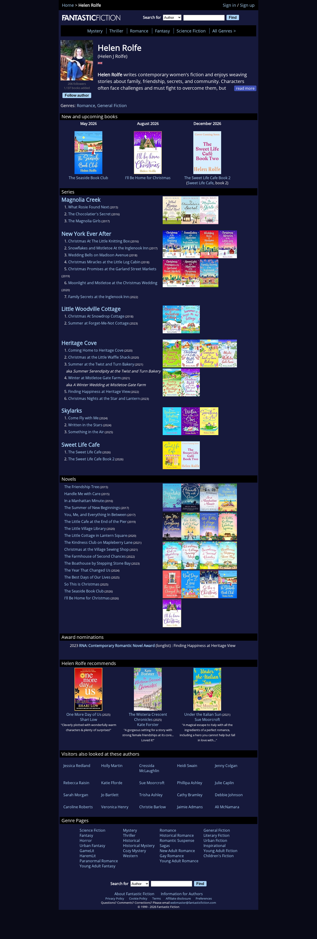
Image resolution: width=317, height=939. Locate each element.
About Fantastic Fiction (134, 893)
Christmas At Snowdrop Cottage (96, 316)
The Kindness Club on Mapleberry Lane (98, 542)
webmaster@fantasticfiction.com (193, 903)
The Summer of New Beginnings (92, 507)
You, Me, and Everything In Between (95, 514)
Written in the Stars (85, 424)
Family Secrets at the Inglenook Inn (98, 296)
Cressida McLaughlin (149, 768)
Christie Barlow (152, 806)
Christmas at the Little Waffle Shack (99, 357)
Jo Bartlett (110, 794)
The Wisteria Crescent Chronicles (148, 717)
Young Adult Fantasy (97, 866)
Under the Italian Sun (202, 714)
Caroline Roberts (78, 806)
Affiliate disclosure (178, 898)
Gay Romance (172, 855)
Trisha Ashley (150, 794)
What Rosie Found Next (88, 207)
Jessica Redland (76, 765)
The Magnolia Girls (84, 220)
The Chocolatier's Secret (89, 213)
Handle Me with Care (82, 493)
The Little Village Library (85, 528)
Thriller (116, 31)
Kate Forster (148, 724)
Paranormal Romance (99, 860)
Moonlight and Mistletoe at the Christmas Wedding (112, 282)
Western (130, 855)
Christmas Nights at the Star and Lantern (104, 398)
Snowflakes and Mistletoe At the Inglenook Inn (108, 248)
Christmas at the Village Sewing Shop (96, 549)
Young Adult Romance (179, 860)
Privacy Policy (114, 898)
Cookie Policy (138, 898)
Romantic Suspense (177, 840)
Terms (156, 898)
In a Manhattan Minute (84, 500)
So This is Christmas (81, 584)
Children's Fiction (219, 855)
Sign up (247, 5)
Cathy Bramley (189, 794)
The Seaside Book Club (88, 177)
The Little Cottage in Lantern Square (95, 535)
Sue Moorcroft (207, 719)
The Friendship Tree (81, 486)
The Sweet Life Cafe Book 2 (207, 177)
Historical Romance (177, 835)
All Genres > (225, 31)
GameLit (87, 850)
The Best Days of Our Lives (87, 577)
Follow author (77, 95)
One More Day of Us (83, 714)
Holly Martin (112, 765)
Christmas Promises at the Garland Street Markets (112, 268)
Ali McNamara (227, 806)
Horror (86, 840)
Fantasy (162, 31)
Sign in (229, 5)
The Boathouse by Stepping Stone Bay (97, 563)
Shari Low (88, 719)
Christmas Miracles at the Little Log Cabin (104, 261)
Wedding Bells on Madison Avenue (98, 255)
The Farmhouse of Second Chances (95, 556)
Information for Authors (182, 893)
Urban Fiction (215, 840)
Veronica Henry (114, 806)
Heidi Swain (187, 765)
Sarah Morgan (75, 794)
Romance (139, 31)
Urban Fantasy (92, 845)
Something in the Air (86, 431)
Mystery (95, 31)
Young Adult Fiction (220, 850)
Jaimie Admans (190, 806)
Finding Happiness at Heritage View (99, 391)
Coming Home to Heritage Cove (95, 350)
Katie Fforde (111, 782)
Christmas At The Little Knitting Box (99, 241)
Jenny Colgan (226, 765)
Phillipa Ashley (189, 782)
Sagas (165, 845)
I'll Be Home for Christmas (148, 177)
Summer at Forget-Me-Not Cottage (98, 323)
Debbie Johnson (229, 794)
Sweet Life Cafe (200, 182)
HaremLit (88, 855)
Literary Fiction (217, 835)
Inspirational (215, 845)
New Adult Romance (177, 850)
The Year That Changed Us (87, 570)
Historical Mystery (139, 845)
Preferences (204, 898)
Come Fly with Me (83, 417)
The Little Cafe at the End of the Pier (95, 521)
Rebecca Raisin (76, 782)
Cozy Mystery (134, 850)
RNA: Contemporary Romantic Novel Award (117, 645)
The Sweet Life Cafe (85, 452)
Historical (131, 840)
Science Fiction (191, 31)
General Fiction (112, 105)
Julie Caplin (224, 782)
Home (68, 5)
